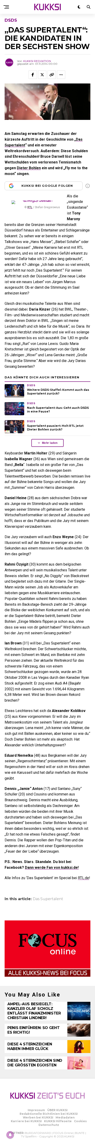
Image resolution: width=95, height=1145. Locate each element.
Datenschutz (49, 1125)
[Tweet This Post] (42, 75)
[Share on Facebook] (33, 75)
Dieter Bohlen (29, 168)
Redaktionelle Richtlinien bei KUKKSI (49, 1113)
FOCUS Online (63, 1133)
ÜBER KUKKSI (57, 1110)
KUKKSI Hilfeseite (58, 1121)
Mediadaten (65, 1117)
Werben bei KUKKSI (38, 1117)
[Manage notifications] (10, 1135)
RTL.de (83, 878)
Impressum (36, 1110)
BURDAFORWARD (38, 1133)
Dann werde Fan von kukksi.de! (52, 867)
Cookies (80, 1121)
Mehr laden (50, 443)
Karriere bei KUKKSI (26, 1121)
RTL (29, 207)
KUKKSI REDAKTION (37, 61)
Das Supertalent (48, 899)
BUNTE (80, 1133)
